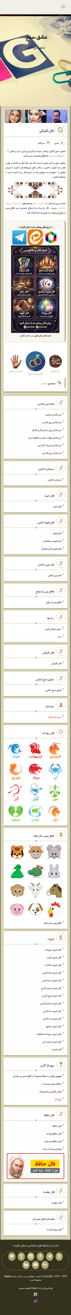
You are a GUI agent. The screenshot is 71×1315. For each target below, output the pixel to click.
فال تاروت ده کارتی (52, 1018)
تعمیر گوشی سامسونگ (50, 1091)
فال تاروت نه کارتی (52, 1010)
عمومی (44, 383)
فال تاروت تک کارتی (52, 972)
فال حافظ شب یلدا (53, 1141)
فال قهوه (57, 533)
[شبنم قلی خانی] (14, 117)
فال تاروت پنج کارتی (52, 995)
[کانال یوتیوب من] (35, 1265)
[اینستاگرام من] (30, 1256)
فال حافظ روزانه (54, 1133)
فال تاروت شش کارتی (51, 1003)
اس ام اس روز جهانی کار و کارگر (47, 429)
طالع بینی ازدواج (54, 602)
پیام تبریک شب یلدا (52, 1148)
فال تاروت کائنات (53, 964)
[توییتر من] (11, 1256)
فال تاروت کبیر (54, 957)
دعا (60, 636)
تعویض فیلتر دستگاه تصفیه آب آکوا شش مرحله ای (37, 1076)
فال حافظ (57, 1125)
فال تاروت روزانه (53, 949)
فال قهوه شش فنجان (51, 548)
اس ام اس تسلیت (53, 414)
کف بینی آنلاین (55, 575)
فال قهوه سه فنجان (52, 540)
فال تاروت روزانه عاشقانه (49, 1033)
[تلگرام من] (49, 1256)
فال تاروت (54, 155)
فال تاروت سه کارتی (52, 980)
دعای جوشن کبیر (53, 628)
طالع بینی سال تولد (52, 922)
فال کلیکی (47, 130)
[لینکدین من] (26, 1265)
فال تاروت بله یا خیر (52, 1041)
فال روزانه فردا (54, 1229)
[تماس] (21, 1256)
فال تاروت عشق (39, 203)
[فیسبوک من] (40, 1256)
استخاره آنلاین (55, 479)
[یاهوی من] (59, 1256)
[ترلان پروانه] (35, 117)
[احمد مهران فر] (57, 117)
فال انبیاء (57, 506)
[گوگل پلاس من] (45, 1265)
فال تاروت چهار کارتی (51, 987)
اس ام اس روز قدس (52, 422)
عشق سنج (36, 36)
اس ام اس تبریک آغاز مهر (49, 445)
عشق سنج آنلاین (54, 690)
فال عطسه (57, 1202)
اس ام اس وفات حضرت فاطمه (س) (45, 437)
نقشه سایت (24, 1288)
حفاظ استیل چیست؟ (52, 1083)
